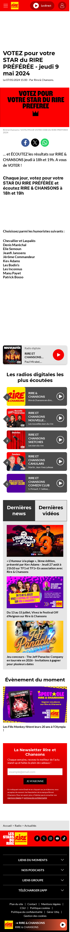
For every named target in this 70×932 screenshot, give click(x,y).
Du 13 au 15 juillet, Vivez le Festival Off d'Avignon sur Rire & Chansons (32, 614)
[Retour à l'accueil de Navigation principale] (14, 5)
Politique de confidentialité (26, 911)
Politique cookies (40, 908)
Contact (32, 904)
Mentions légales (51, 904)
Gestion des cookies (35, 915)
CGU (23, 908)
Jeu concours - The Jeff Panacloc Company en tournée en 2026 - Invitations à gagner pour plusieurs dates (35, 660)
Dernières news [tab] (19, 510)
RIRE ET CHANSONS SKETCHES (36, 438)
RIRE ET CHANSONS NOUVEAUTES (35, 355)
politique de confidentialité (35, 798)
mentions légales (14, 798)
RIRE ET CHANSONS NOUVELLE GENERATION (37, 418)
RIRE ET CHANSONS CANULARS (36, 459)
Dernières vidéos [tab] (51, 510)
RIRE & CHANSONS (36, 394)
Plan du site (16, 904)
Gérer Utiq (53, 911)
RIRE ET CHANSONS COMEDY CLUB (38, 481)
